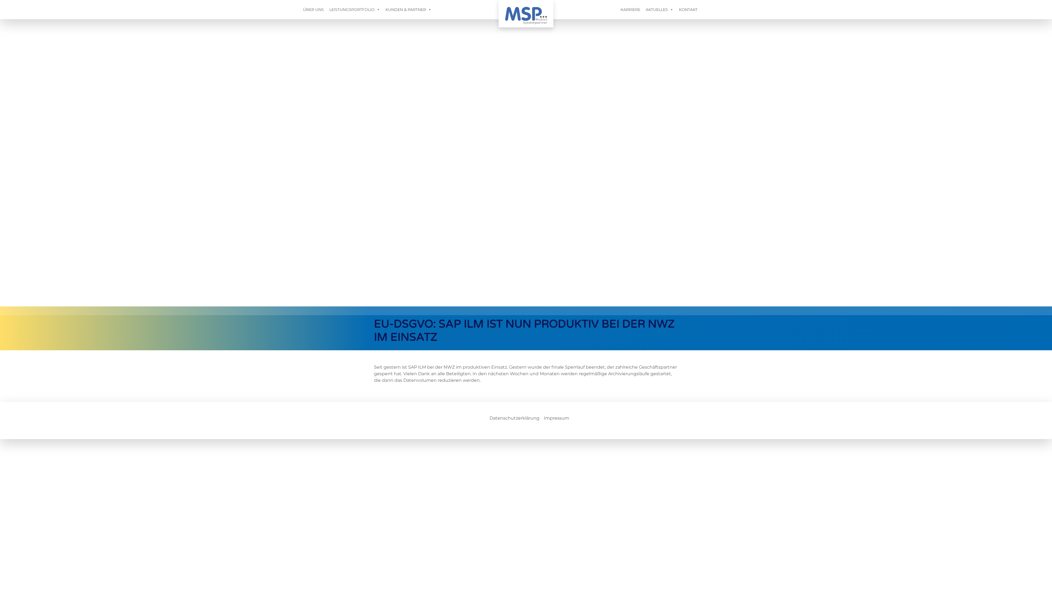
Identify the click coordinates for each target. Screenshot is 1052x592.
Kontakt (688, 9)
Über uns (313, 9)
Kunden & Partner (405, 9)
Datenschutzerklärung (514, 418)
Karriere (630, 9)
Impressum (556, 418)
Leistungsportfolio (352, 9)
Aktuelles (657, 9)
